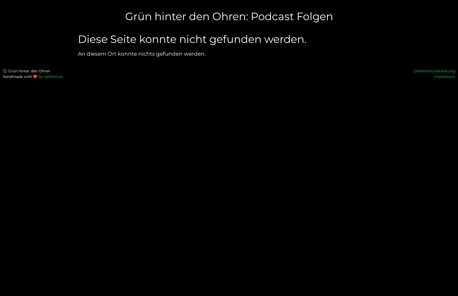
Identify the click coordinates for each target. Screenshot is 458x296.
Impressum (444, 76)
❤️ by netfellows (48, 76)
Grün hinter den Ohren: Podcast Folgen (229, 16)
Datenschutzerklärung (434, 71)
